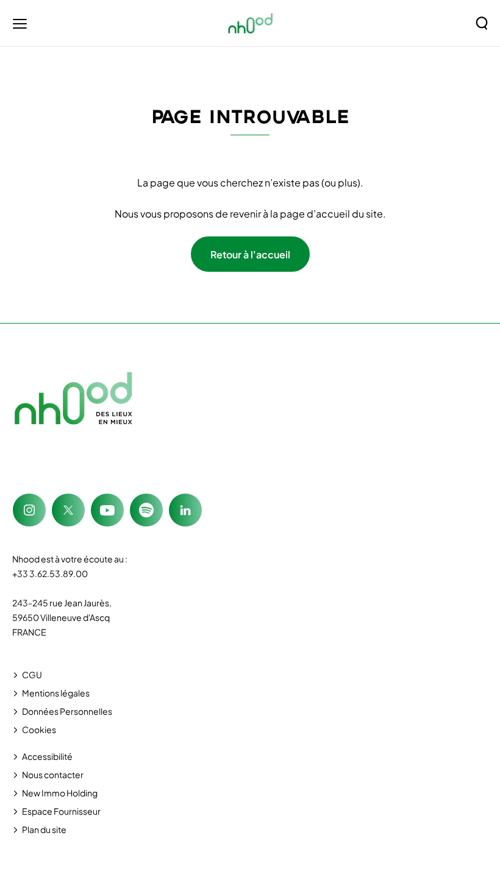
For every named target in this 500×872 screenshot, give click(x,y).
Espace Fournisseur (61, 811)
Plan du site (44, 829)
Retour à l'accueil (250, 254)
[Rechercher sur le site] (481, 23)
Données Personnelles (67, 711)
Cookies (39, 729)
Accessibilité (47, 756)
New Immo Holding (60, 792)
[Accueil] (250, 23)
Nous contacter (53, 774)
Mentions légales (56, 692)
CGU (32, 674)
